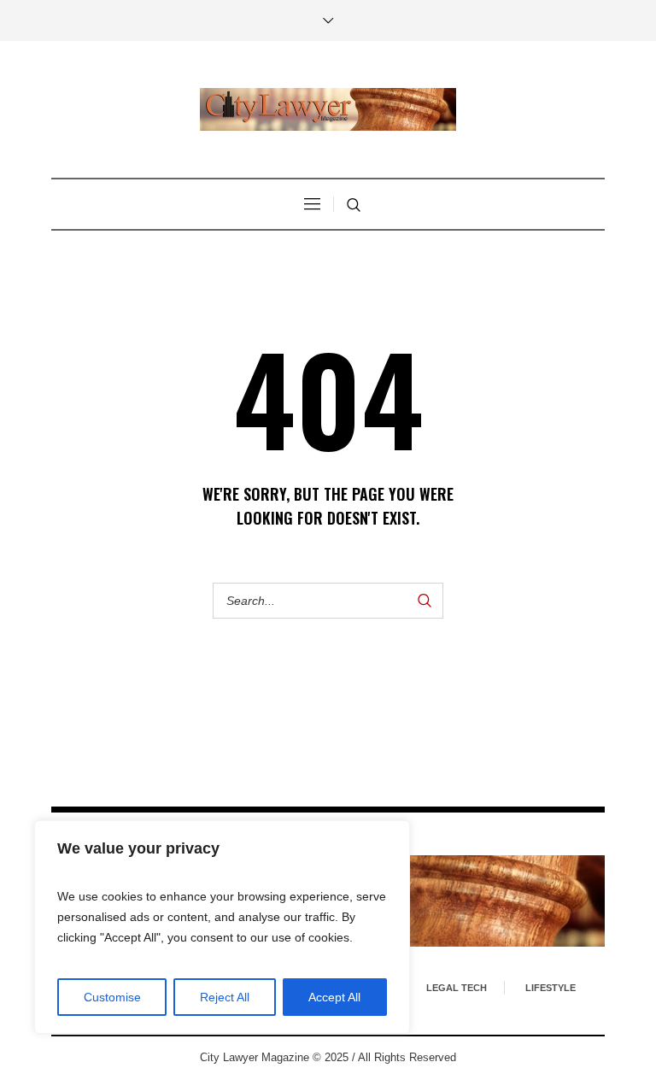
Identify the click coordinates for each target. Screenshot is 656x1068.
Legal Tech (456, 988)
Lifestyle (550, 988)
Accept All (334, 997)
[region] (222, 927)
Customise (112, 997)
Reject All (224, 997)
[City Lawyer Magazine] (328, 109)
